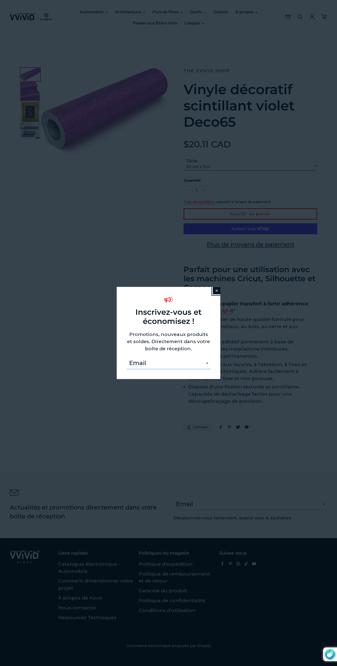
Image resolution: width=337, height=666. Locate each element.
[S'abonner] (207, 363)
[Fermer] (216, 290)
